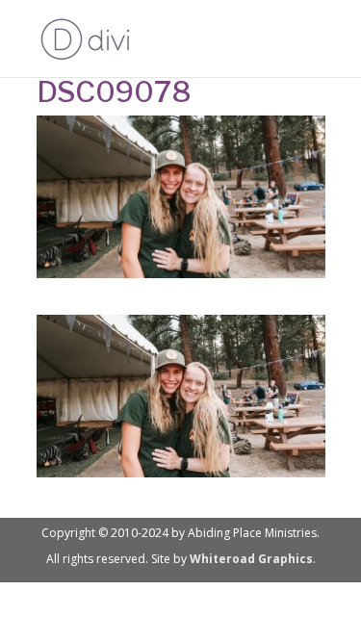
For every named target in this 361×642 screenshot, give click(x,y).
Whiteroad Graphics (251, 559)
